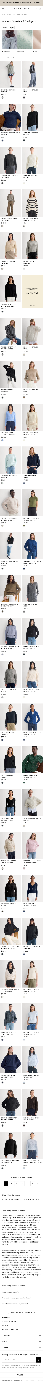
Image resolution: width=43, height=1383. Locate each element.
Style (11, 27)
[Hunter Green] (24, 782)
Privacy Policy (22, 1368)
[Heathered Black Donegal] (2, 183)
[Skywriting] (24, 1039)
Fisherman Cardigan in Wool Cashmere (31, 1119)
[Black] (24, 140)
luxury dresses (33, 1265)
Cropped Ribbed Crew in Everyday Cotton (31, 691)
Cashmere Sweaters (31, 1200)
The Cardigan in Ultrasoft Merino (7, 434)
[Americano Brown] (24, 1125)
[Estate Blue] (24, 568)
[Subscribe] (38, 1360)
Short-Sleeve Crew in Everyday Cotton (31, 519)
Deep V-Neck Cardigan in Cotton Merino (10, 990)
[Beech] (2, 611)
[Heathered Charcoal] (2, 354)
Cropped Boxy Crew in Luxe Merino (9, 177)
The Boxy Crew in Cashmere (29, 262)
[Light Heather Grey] (24, 268)
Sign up (5, 1325)
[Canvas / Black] (24, 226)
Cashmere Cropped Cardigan (8, 262)
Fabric (5, 27)
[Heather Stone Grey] (2, 697)
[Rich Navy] (2, 1082)
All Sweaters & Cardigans (11, 1200)
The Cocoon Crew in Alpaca (30, 91)
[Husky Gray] (2, 97)
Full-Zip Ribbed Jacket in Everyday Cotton (32, 733)
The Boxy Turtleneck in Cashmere (31, 947)
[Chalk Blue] (2, 483)
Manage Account (9, 1322)
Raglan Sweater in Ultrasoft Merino (8, 1076)
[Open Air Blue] (2, 440)
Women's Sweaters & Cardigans (17, 14)
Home (3, 14)
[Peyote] (2, 525)
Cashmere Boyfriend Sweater (8, 91)
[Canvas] (24, 440)
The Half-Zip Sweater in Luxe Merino (10, 219)
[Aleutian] (2, 654)
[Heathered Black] (2, 911)
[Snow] (24, 183)
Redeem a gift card (10, 1329)
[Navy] (2, 140)
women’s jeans (7, 1232)
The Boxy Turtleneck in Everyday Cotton (10, 1162)
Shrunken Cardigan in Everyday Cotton (31, 648)
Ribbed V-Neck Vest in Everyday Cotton (31, 1076)
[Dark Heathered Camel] (24, 397)
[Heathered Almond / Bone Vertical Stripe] (2, 868)
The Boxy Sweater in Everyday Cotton (30, 219)
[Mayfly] (24, 525)
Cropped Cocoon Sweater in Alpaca (32, 819)
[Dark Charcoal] (24, 97)
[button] (40, 8)
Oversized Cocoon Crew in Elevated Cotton (10, 519)
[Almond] (24, 354)
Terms (32, 1368)
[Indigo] (2, 1039)
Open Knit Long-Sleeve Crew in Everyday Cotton (32, 1162)
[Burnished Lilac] (24, 868)
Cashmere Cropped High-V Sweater (10, 134)
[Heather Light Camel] (2, 268)
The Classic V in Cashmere (7, 776)
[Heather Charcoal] (24, 611)
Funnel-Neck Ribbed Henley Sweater (8, 862)
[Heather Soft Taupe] (2, 226)
